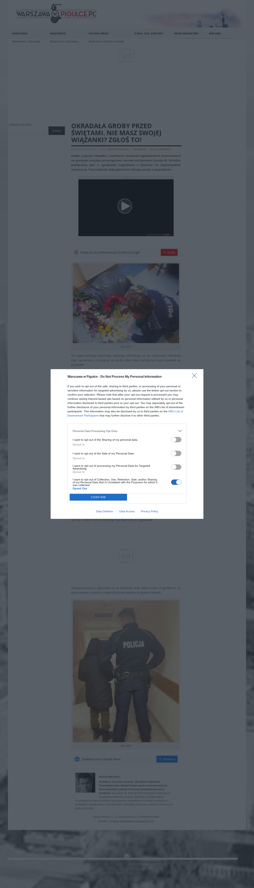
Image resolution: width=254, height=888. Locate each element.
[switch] (176, 439)
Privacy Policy (149, 511)
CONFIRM (98, 497)
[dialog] (127, 444)
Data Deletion (104, 511)
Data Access (127, 511)
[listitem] (127, 431)
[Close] (195, 377)
